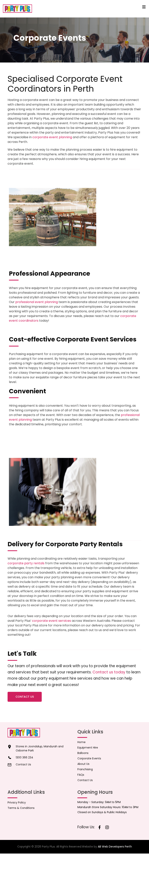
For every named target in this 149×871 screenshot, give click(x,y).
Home (81, 742)
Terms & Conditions (21, 808)
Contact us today (109, 672)
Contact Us (25, 697)
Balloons (82, 753)
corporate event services (51, 620)
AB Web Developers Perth (115, 846)
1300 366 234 (24, 757)
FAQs (80, 775)
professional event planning (36, 302)
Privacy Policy (17, 802)
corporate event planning (52, 137)
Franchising (85, 769)
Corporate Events (89, 758)
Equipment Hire (87, 747)
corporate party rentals (26, 563)
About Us (83, 764)
